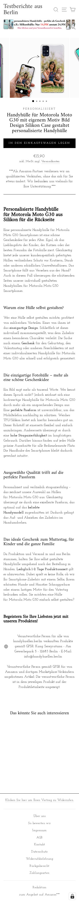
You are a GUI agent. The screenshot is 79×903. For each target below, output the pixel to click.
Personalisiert (39, 109)
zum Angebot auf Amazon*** (39, 894)
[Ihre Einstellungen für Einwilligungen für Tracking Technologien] (72, 896)
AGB (39, 837)
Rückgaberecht (39, 866)
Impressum (39, 830)
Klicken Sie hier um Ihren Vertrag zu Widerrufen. (39, 800)
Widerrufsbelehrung (39, 858)
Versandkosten (50, 161)
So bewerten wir (39, 823)
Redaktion (39, 887)
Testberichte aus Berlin (22, 9)
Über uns (39, 816)
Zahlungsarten (39, 873)
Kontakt (39, 844)
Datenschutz (39, 851)
